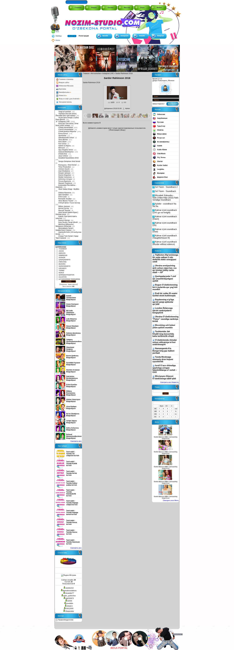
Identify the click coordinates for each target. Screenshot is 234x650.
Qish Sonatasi (63, 195)
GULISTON (62, 277)
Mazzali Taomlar (64, 210)
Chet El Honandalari (65, 129)
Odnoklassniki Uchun (66, 138)
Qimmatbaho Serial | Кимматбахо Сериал (64, 229)
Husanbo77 (69, 593)
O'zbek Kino (62, 154)
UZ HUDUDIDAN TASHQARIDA (69, 279)
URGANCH (62, 268)
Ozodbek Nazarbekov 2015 (68, 158)
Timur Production (64, 167)
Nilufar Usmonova (65, 177)
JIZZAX (61, 251)
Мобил (159, 8)
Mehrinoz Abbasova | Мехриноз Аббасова (65, 225)
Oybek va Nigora (64, 146)
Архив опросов (72, 284)
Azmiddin (69, 603)
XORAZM (62, 257)
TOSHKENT (63, 249)
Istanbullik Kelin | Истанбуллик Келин (68, 233)
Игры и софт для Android (68, 99)
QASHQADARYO (64, 259)
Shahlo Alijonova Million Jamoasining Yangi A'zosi (165, 437)
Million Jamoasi (64, 206)
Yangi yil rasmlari (64, 112)
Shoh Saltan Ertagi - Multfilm (68, 189)
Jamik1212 (70, 588)
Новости (62, 95)
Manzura (61, 148)
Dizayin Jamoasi (64, 173)
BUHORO (62, 264)
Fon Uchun (62, 144)
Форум (94, 8)
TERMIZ (61, 270)
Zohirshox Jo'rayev (65, 179)
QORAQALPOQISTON (66, 275)
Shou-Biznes (63, 140)
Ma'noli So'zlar (63, 208)
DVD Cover (62, 197)
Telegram (160, 36)
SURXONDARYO (64, 266)
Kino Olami (62, 142)
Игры (142, 8)
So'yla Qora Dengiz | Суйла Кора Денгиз (67, 118)
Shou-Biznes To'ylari (65, 201)
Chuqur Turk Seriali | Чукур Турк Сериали (67, 237)
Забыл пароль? (158, 104)
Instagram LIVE (64, 121)
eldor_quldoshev (69, 596)
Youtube (142, 36)
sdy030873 (70, 598)
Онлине (111, 8)
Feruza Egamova (64, 181)
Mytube (105, 36)
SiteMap (59, 36)
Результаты (63, 284)
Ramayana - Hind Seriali (67, 165)
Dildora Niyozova (64, 193)
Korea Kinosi (63, 133)
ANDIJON (62, 253)
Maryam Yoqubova (65, 183)
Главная (78, 8)
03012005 (69, 609)
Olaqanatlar (69, 611)
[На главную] (77, 22)
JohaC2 (70, 606)
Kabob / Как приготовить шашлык (66, 217)
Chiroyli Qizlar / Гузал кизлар (69, 203)
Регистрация (84, 36)
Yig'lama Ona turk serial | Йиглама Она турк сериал (66, 114)
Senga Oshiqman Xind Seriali (69, 161)
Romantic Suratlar (65, 199)
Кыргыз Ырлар (64, 220)
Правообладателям (65, 620)
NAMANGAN (63, 255)
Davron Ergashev (64, 175)
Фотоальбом (96, 73)
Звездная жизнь (65, 102)
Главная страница (65, 79)
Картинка (62, 89)
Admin (127, 108)
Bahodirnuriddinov (70, 591)
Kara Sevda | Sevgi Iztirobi (68, 222)
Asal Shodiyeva (64, 171)
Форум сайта (63, 82)
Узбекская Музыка (65, 86)
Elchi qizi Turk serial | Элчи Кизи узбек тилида (67, 124)
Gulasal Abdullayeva (66, 152)
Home (58, 40)
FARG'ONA (62, 262)
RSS (57, 32)
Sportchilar (62, 136)
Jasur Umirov (63, 156)
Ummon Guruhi (64, 169)
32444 (69, 601)
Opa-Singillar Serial (65, 150)
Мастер (127, 8)
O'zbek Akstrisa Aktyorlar (67, 131)
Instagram (124, 36)
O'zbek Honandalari (65, 127)
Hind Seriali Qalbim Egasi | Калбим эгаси (67, 213)
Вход (72, 36)
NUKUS (61, 272)
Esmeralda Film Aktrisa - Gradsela (66, 186)
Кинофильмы (64, 92)
